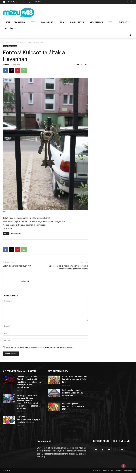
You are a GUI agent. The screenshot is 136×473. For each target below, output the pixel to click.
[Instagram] (115, 449)
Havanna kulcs (16, 234)
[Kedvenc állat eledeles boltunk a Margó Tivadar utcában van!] (54, 393)
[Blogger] (95, 449)
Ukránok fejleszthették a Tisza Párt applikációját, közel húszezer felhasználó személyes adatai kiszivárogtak (29, 382)
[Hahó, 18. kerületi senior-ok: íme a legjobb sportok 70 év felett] (54, 380)
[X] (11, 70)
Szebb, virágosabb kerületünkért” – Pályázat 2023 (73, 406)
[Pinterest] (17, 70)
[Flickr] (108, 449)
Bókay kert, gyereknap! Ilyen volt (17, 266)
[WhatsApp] (24, 70)
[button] (130, 35)
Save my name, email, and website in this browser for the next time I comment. (40, 347)
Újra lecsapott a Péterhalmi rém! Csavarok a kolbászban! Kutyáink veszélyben (68, 267)
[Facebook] (127, 1)
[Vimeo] (131, 1)
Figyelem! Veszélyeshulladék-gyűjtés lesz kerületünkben (29, 419)
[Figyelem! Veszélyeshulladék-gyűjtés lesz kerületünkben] (9, 420)
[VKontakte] (122, 449)
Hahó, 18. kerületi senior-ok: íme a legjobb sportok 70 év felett (74, 379)
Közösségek (13, 46)
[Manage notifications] (123, 466)
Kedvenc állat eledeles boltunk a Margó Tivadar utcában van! (73, 392)
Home (5, 42)
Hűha (12, 42)
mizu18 (7, 64)
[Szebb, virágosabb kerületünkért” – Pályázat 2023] (54, 407)
